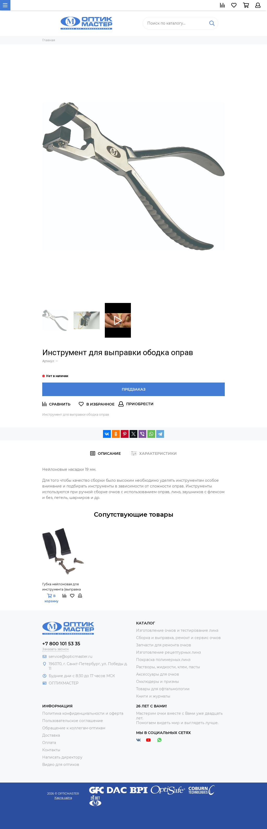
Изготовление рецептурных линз (168, 652)
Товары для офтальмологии (163, 689)
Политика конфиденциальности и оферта (82, 713)
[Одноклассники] (116, 434)
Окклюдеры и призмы (157, 681)
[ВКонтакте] (107, 434)
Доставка (51, 735)
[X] (133, 434)
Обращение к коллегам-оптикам (73, 728)
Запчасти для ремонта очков (163, 645)
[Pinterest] (125, 434)
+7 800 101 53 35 (61, 644)
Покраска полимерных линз (163, 659)
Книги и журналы (153, 696)
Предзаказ (133, 389)
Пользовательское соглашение (72, 720)
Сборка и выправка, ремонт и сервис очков (178, 637)
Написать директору (62, 757)
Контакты (51, 750)
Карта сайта (63, 798)
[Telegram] (160, 434)
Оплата (49, 742)
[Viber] (142, 434)
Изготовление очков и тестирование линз (177, 630)
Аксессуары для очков (157, 674)
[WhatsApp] (151, 434)
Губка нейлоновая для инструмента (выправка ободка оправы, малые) (61, 587)
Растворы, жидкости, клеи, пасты (168, 667)
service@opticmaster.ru (70, 656)
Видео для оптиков (60, 764)
